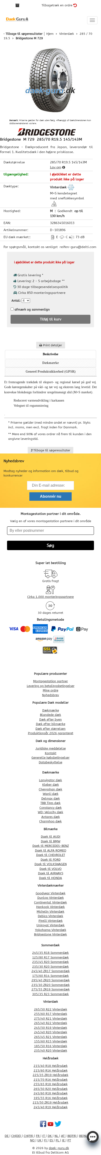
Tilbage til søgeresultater (24, 33)
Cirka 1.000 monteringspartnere (50, 597)
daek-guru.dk (59, 1148)
